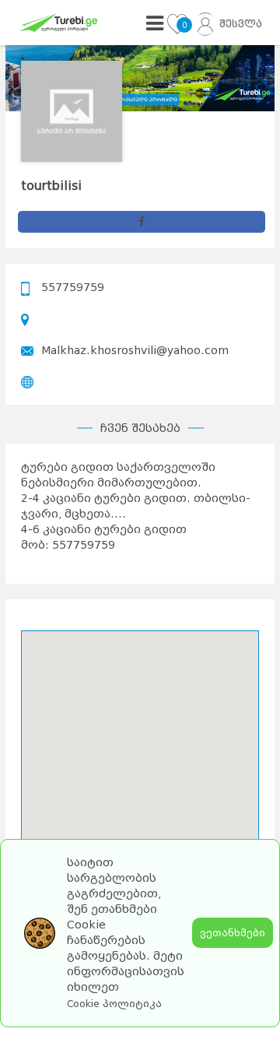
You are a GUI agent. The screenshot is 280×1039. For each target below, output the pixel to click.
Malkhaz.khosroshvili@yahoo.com (135, 350)
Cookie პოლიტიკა (114, 1004)
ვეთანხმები (232, 933)
